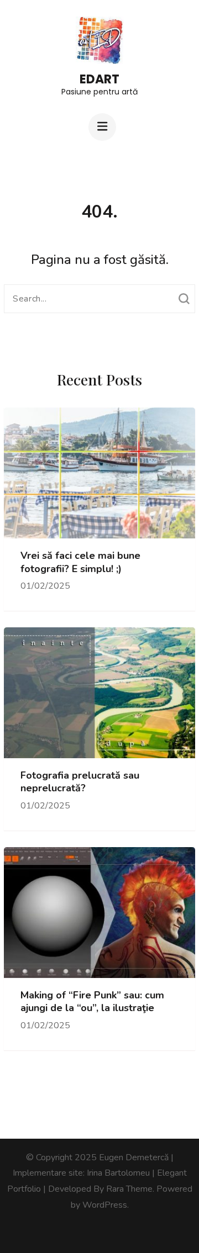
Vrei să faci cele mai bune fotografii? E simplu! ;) (80, 562)
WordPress (104, 1205)
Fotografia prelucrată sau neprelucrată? (79, 782)
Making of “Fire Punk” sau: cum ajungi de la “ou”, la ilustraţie (92, 1001)
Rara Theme (129, 1189)
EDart (99, 79)
